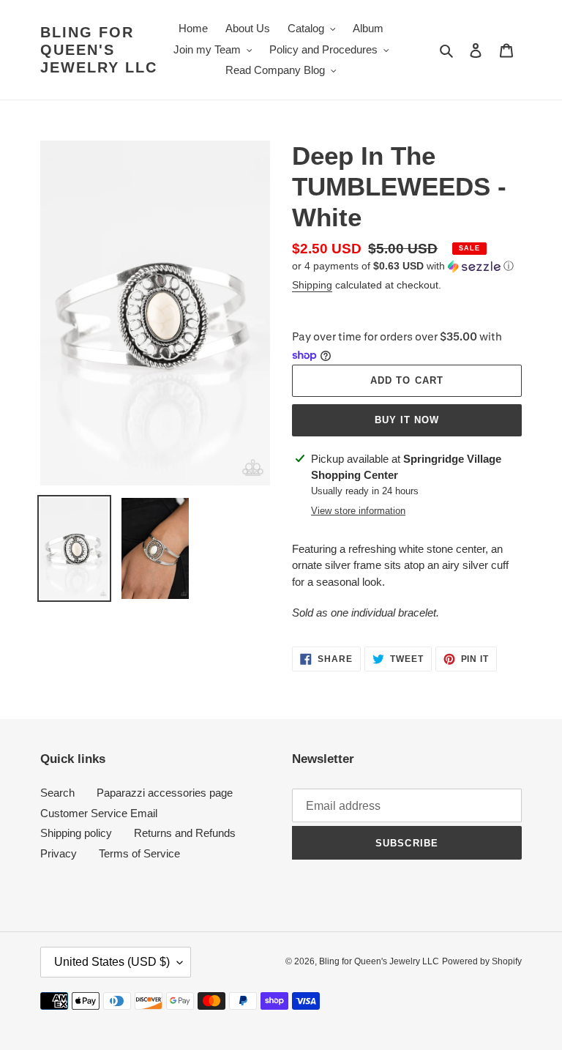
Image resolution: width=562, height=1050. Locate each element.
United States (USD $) (112, 962)
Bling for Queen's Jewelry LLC (98, 49)
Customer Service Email (98, 813)
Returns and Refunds (185, 833)
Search (57, 792)
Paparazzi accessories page (165, 792)
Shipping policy (76, 833)
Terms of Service (139, 853)
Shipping (312, 285)
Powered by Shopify (482, 961)
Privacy (58, 853)
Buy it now (407, 419)
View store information (358, 510)
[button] (403, 266)
